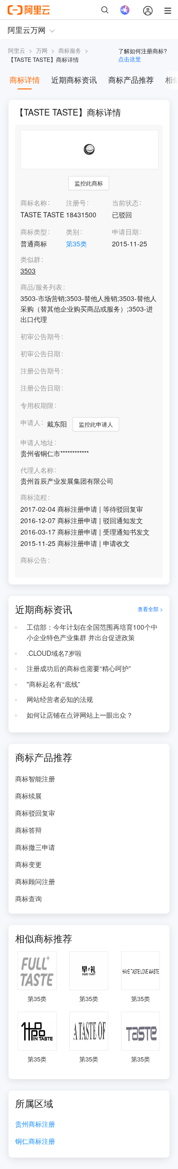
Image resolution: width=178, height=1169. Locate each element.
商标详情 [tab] (24, 79)
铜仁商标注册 (35, 1141)
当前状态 (125, 202)
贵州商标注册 (35, 1124)
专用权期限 (37, 405)
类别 (72, 231)
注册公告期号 (40, 370)
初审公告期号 (40, 336)
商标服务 (69, 50)
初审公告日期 (40, 353)
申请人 (30, 422)
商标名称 (33, 202)
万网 (41, 50)
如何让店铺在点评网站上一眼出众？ (80, 715)
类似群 (30, 259)
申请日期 (125, 231)
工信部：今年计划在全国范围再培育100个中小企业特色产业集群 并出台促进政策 (92, 632)
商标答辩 (28, 830)
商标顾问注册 (35, 881)
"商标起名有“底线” (53, 684)
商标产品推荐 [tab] (131, 79)
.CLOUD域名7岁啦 (54, 653)
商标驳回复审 (35, 813)
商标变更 (28, 864)
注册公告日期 (40, 387)
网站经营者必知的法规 (60, 699)
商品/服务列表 (41, 287)
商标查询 (28, 898)
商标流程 (33, 497)
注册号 (76, 202)
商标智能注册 (35, 778)
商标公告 (33, 560)
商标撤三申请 (35, 847)
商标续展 (28, 795)
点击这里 (129, 59)
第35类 (76, 243)
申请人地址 (37, 442)
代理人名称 (37, 470)
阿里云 (16, 50)
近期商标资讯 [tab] (74, 79)
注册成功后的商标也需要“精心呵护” (79, 668)
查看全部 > (150, 609)
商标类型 (33, 231)
